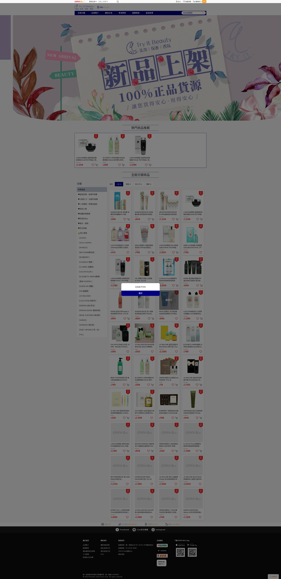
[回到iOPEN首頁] (79, 1)
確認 (140, 293)
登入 (179, 1)
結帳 (204, 1)
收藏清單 (188, 1)
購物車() (198, 1)
